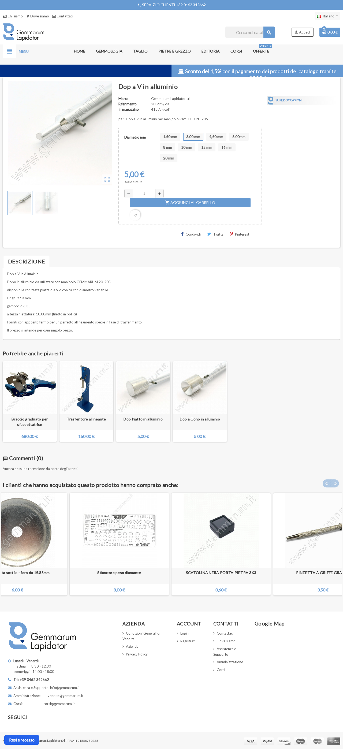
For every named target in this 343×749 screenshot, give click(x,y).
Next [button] (335, 483)
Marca (123, 98)
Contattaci (64, 16)
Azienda (132, 646)
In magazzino (128, 109)
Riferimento (127, 104)
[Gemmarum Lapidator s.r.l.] (24, 32)
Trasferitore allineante (86, 419)
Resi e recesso (22, 739)
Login (184, 633)
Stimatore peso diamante (119, 572)
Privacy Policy (137, 654)
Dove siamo (37, 16)
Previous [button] (327, 483)
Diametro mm (135, 137)
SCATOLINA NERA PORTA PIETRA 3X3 (221, 572)
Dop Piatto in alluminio (143, 419)
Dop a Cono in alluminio (200, 419)
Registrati (187, 641)
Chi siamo (15, 16)
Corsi (221, 670)
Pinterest (242, 234)
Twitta (218, 234)
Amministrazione (230, 662)
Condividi (193, 234)
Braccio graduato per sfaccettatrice (30, 422)
